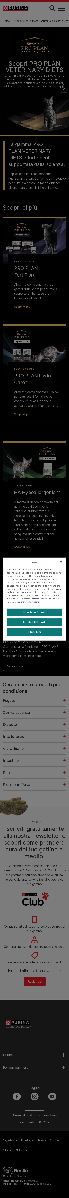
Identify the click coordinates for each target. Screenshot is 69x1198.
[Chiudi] (61, 561)
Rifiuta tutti (34, 632)
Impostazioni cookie (34, 612)
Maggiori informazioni (28, 602)
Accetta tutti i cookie (34, 622)
